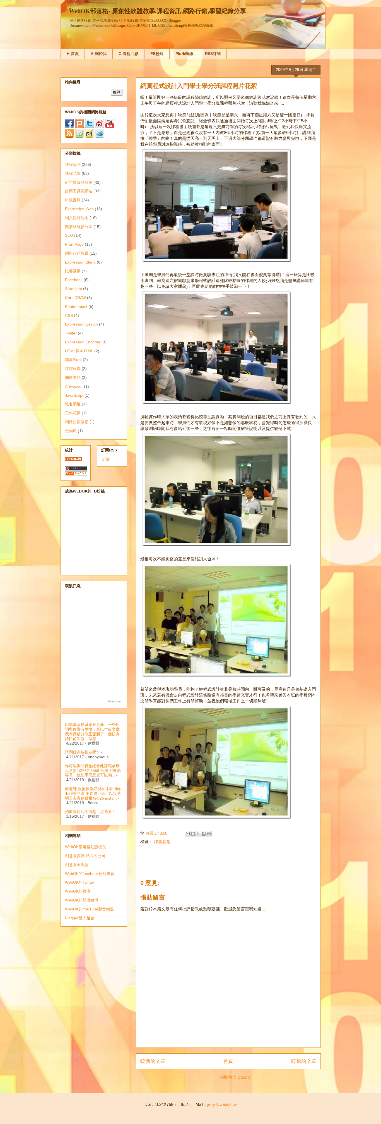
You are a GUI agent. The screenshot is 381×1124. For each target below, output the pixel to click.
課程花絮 (162, 841)
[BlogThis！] (193, 833)
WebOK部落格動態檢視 (85, 847)
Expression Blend (80, 262)
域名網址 (73, 404)
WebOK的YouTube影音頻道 (89, 909)
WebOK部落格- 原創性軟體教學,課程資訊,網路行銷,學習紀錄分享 (157, 10)
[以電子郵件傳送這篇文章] (188, 833)
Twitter (71, 333)
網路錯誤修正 (76, 422)
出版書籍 (73, 200)
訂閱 (106, 459)
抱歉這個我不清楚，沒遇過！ (90, 811)
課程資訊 (73, 164)
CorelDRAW (75, 297)
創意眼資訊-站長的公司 (85, 855)
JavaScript (74, 395)
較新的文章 (152, 1061)
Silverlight (73, 288)
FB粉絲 (156, 53)
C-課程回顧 (128, 53)
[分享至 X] (198, 833)
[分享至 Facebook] (203, 833)
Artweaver (74, 386)
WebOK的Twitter (79, 882)
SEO (69, 235)
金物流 (71, 431)
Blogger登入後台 (79, 918)
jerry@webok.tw (222, 1104)
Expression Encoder (82, 342)
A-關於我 (99, 53)
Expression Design (81, 324)
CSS (69, 315)
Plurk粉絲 (184, 53)
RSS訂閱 (213, 53)
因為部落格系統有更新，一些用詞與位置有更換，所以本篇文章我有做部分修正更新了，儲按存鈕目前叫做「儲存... (92, 731)
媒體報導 (73, 368)
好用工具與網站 (78, 191)
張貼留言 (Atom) (235, 1077)
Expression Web (79, 209)
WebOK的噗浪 (77, 891)
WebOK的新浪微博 (81, 900)
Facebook (74, 280)
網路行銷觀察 (76, 253)
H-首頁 (73, 53)
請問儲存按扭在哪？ (82, 752)
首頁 (228, 1061)
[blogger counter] (73, 459)
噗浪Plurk (73, 359)
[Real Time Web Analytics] (76, 474)
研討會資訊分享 (78, 182)
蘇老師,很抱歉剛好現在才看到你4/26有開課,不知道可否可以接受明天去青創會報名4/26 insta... (93, 793)
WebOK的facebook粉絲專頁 (89, 873)
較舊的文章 (303, 1061)
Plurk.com (114, 701)
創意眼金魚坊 (76, 864)
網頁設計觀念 (76, 218)
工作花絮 (73, 413)
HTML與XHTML (79, 351)
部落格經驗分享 (78, 226)
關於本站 (73, 377)
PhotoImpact (76, 306)
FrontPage (74, 244)
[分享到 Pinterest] (209, 833)
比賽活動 (73, 271)
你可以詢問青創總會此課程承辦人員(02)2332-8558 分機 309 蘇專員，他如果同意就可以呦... (93, 771)
